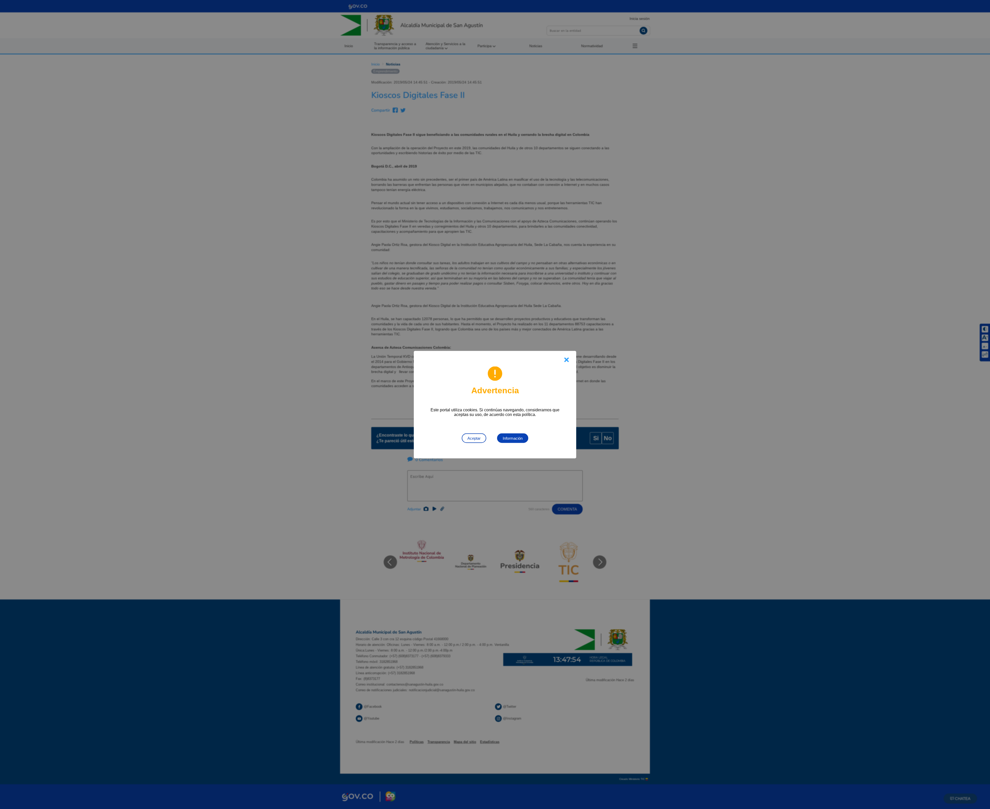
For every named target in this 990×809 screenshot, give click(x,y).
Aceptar (474, 438)
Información (513, 438)
